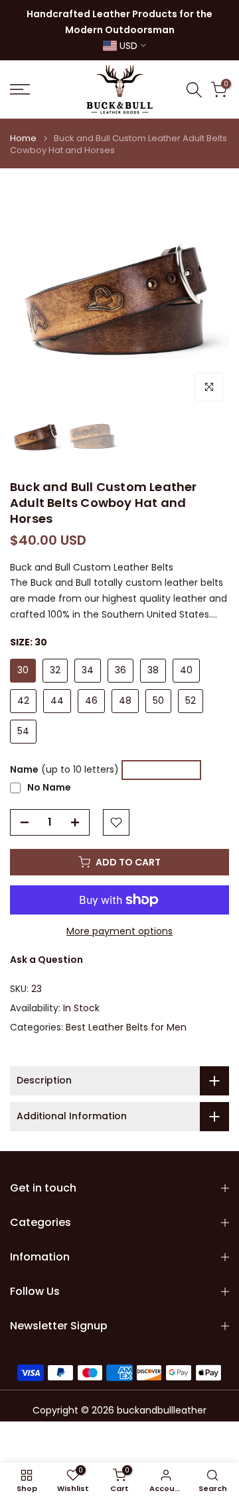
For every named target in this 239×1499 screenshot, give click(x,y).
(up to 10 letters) (64, 769)
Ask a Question (46, 959)
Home (23, 138)
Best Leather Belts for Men (126, 1027)
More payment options (119, 931)
